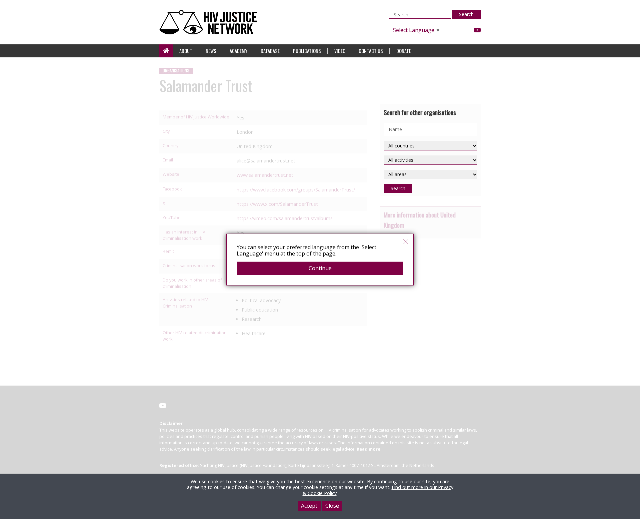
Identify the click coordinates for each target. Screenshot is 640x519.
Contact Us (371, 50)
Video (339, 50)
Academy (238, 50)
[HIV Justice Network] (209, 22)
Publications (307, 50)
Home (166, 50)
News (211, 50)
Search (466, 14)
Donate (403, 50)
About (185, 50)
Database (270, 50)
